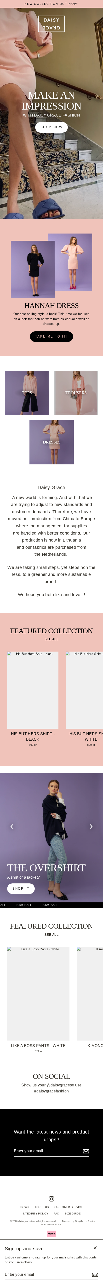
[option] (51, 838)
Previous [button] (12, 825)
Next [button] (91, 825)
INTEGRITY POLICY (35, 1213)
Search (24, 1207)
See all (51, 639)
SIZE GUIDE (72, 1213)
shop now (51, 127)
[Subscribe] (85, 1151)
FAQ (56, 1213)
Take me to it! (51, 336)
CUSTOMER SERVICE (68, 1207)
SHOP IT (20, 888)
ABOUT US (42, 1207)
